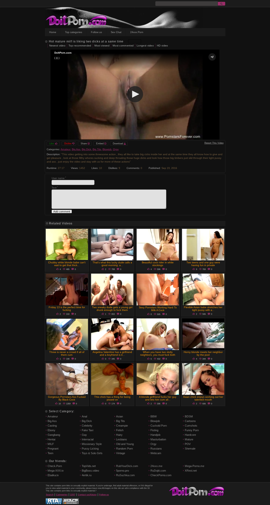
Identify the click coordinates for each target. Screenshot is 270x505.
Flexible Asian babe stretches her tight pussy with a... (203, 308)
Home (52, 32)
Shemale (190, 448)
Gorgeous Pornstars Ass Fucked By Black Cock (67, 398)
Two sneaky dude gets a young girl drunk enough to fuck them (112, 308)
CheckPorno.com (161, 475)
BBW (153, 416)
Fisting (154, 430)
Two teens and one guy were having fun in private (203, 264)
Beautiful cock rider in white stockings (158, 264)
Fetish (119, 430)
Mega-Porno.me (194, 466)
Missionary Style (92, 444)
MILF (51, 444)
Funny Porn (192, 430)
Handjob (155, 434)
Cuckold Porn (158, 425)
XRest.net (191, 470)
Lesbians (121, 439)
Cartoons (190, 421)
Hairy (119, 434)
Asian (119, 416)
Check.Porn (55, 466)
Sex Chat (116, 32)
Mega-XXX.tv (56, 470)
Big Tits (97, 149)
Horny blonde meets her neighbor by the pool (203, 353)
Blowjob (106, 149)
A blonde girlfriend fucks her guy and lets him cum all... (157, 398)
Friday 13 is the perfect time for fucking (67, 308)
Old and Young (125, 444)
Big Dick (86, 149)
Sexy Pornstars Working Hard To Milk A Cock (158, 309)
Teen (50, 453)
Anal (84, 416)
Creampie (122, 425)
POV (188, 444)
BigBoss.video (90, 470)
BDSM (189, 416)
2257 (72, 494)
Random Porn (124, 448)
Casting (52, 425)
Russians (156, 448)
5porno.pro (122, 470)
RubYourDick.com (127, 466)
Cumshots (191, 425)
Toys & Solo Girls (92, 453)
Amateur (65, 149)
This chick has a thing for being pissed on (112, 398)
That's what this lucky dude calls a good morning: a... (112, 264)
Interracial (87, 439)
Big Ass (76, 149)
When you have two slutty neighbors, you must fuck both (157, 353)
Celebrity (87, 425)
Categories (62, 494)
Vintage (120, 453)
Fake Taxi (87, 430)
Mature (189, 439)
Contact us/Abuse (87, 494)
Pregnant (53, 448)
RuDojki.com (158, 470)
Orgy (116, 149)
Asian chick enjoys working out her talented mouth (203, 398)
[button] (212, 57)
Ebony (51, 430)
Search (49, 494)
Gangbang (54, 434)
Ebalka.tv (53, 475)
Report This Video (214, 143)
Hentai (51, 439)
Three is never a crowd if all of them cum (66, 353)
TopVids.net (89, 466)
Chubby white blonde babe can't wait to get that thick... (66, 264)
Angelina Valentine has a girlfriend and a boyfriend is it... (112, 353)
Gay (84, 434)
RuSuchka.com (125, 475)
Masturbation (158, 439)
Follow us (96, 32)
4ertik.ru (86, 475)
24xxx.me (156, 466)
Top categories (73, 32)
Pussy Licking (90, 448)
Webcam (155, 453)
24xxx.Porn (136, 32)
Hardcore (190, 434)
